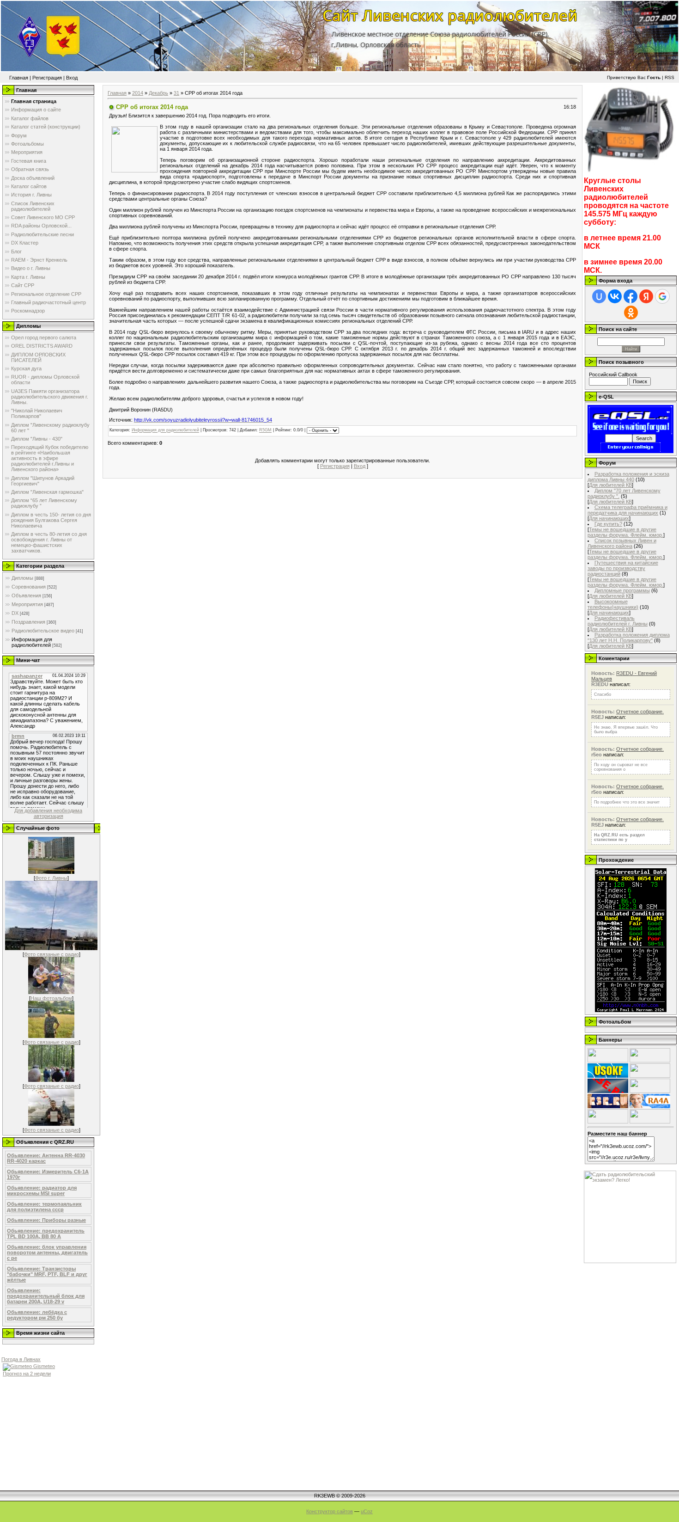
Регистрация (47, 77)
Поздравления (28, 622)
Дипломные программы (622, 590)
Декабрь (158, 93)
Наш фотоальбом (51, 998)
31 (176, 93)
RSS (669, 77)
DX (15, 613)
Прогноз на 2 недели (27, 1373)
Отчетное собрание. (640, 711)
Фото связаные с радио (51, 954)
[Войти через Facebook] (630, 296)
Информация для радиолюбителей (32, 642)
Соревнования (29, 586)
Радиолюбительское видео (43, 630)
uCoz (367, 1511)
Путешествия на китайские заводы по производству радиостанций (623, 568)
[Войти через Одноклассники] (631, 312)
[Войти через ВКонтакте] (615, 296)
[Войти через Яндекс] (646, 296)
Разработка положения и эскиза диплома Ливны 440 (628, 476)
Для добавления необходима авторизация (48, 813)
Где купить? (608, 524)
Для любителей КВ (610, 485)
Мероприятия (27, 604)
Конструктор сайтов (329, 1511)
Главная (18, 77)
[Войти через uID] (599, 296)
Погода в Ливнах (21, 1359)
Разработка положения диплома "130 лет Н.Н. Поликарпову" (629, 637)
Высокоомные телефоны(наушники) (613, 604)
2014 (137, 93)
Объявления (26, 595)
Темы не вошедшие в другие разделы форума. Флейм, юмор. (625, 532)
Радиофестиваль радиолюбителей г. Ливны (618, 620)
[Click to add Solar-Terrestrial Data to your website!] (631, 1010)
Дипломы (22, 578)
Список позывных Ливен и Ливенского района (622, 543)
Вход (72, 77)
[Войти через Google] (662, 296)
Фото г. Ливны (51, 878)
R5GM (265, 430)
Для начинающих (609, 518)
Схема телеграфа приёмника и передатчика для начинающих (627, 510)
